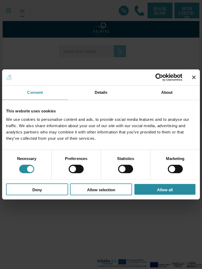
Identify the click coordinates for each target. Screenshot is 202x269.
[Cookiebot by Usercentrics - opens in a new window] (159, 77)
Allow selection (101, 190)
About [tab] (167, 92)
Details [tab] (101, 92)
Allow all (165, 190)
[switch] (76, 169)
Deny (37, 190)
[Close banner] (194, 77)
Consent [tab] (35, 92)
